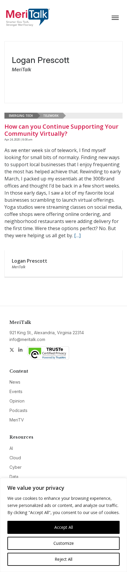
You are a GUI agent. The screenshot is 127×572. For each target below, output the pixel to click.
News (14, 381)
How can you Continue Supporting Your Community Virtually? (61, 130)
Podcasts (18, 410)
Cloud (15, 457)
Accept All (63, 527)
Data (13, 476)
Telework (50, 116)
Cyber (15, 467)
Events (15, 391)
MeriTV (16, 419)
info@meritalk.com (27, 339)
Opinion (17, 400)
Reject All (63, 559)
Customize (63, 543)
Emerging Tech (21, 116)
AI (11, 448)
